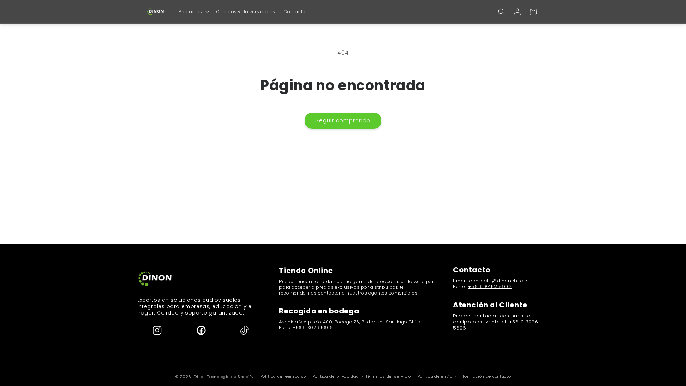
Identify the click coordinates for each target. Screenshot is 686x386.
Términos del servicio (388, 376)
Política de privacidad (336, 376)
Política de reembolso (283, 376)
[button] (193, 12)
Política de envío (435, 376)
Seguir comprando (343, 120)
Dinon (200, 377)
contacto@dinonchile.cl (498, 280)
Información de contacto (485, 376)
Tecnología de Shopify (230, 377)
